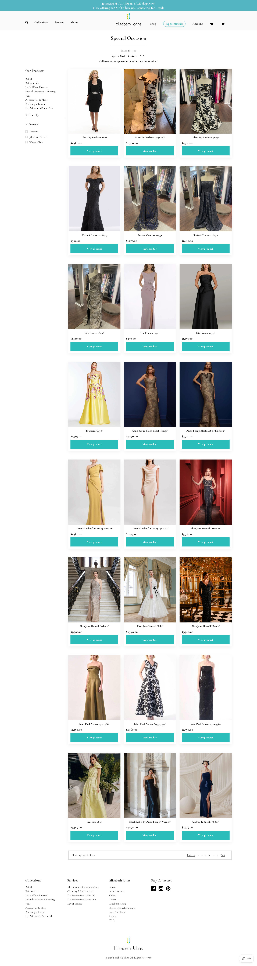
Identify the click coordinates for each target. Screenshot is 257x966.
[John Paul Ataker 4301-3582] (206, 687)
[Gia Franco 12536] (206, 296)
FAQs (112, 920)
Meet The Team (117, 912)
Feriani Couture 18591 (150, 235)
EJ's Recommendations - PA (81, 899)
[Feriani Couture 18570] (206, 198)
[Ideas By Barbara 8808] (94, 101)
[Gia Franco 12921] (150, 296)
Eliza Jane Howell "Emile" (205, 626)
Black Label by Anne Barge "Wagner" (150, 821)
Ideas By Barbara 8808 (94, 137)
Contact (113, 916)
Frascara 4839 (94, 821)
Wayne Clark (36, 142)
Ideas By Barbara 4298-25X (150, 137)
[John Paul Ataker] (150, 687)
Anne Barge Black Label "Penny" (150, 430)
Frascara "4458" (94, 430)
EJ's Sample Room (35, 103)
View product (94, 150)
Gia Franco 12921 (149, 333)
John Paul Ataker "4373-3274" (150, 724)
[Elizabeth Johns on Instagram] (161, 889)
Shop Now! (148, 3)
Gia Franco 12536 (205, 333)
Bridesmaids (32, 83)
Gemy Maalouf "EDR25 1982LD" (150, 528)
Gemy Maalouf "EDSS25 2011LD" (94, 528)
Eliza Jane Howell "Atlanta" (94, 626)
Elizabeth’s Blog (117, 903)
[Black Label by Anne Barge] (150, 785)
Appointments (116, 891)
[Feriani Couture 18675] (94, 198)
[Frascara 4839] (94, 785)
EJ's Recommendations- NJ (81, 895)
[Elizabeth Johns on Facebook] (153, 889)
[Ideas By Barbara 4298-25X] (150, 101)
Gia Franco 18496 (94, 333)
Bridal (28, 79)
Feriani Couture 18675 (94, 235)
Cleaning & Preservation (80, 891)
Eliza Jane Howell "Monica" (206, 528)
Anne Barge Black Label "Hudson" (205, 430)
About (112, 887)
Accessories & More (36, 99)
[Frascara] (94, 394)
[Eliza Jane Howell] (206, 492)
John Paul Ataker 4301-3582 (205, 724)
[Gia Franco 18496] (94, 296)
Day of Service (74, 903)
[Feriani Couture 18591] (150, 198)
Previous (191, 855)
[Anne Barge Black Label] (150, 394)
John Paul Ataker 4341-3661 (94, 724)
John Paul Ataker (38, 136)
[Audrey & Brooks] (206, 785)
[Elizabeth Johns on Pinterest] (168, 889)
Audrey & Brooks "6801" (205, 821)
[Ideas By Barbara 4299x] (206, 101)
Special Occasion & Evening (40, 91)
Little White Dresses (36, 87)
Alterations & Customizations (83, 887)
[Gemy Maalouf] (94, 492)
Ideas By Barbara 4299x (205, 137)
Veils (28, 95)
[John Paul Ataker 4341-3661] (94, 687)
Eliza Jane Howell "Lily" (150, 626)
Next (223, 855)
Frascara (33, 131)
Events (112, 899)
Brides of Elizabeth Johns (122, 907)
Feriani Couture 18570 (205, 235)
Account (197, 23)
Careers (113, 895)
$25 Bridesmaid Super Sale (39, 108)
